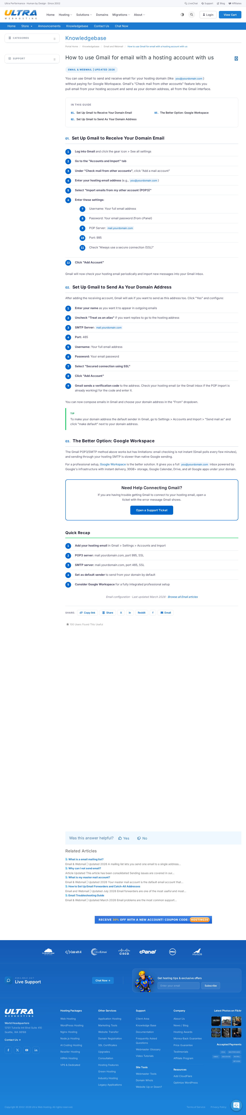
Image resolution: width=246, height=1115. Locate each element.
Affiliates (236, 3)
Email (168, 612)
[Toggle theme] (182, 14)
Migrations (119, 15)
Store (25, 26)
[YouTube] (26, 1050)
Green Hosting (107, 1071)
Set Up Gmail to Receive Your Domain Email (104, 112)
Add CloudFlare (183, 1076)
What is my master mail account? (89, 877)
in (130, 612)
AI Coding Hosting (71, 1045)
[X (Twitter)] (17, 1050)
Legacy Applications (110, 1084)
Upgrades (104, 1051)
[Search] (191, 14)
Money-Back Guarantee (188, 1038)
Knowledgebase (77, 26)
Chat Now (121, 26)
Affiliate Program (183, 1058)
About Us (179, 1018)
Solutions (82, 15)
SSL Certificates (107, 1045)
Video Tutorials (145, 1055)
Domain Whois (144, 1080)
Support (208, 3)
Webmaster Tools (146, 1073)
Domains (102, 15)
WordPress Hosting (71, 1025)
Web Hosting (68, 1018)
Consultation (105, 1058)
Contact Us (101, 26)
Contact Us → (13, 1039)
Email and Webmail (113, 46)
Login (209, 14)
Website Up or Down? (149, 1086)
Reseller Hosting (70, 1051)
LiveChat (193, 3)
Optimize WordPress (186, 1082)
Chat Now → (103, 980)
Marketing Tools (107, 1025)
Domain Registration (110, 1038)
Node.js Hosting (70, 1038)
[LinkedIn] (36, 1050)
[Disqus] (153, 675)
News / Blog (181, 1025)
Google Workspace (113, 464)
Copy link (89, 612)
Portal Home (71, 46)
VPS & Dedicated (70, 1064)
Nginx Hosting (68, 1031)
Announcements (49, 26)
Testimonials (181, 1051)
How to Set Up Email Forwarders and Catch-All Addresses (104, 886)
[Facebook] (8, 1050)
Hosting (64, 15)
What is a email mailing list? (86, 859)
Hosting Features (108, 1064)
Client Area (142, 1018)
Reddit (141, 612)
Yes (125, 838)
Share (109, 612)
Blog (222, 3)
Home (51, 15)
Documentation (145, 1031)
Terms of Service (196, 1107)
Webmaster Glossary (148, 1049)
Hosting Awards (183, 1031)
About (138, 15)
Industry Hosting (108, 1078)
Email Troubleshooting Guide (86, 895)
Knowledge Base (146, 1025)
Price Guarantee (183, 1045)
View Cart (230, 14)
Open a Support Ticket (151, 510)
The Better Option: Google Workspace (184, 112)
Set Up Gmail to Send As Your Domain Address (106, 119)
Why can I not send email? (84, 868)
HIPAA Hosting (69, 1058)
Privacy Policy (218, 1107)
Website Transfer (108, 1031)
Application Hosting (109, 1018)
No (144, 838)
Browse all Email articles (183, 596)
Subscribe (211, 985)
